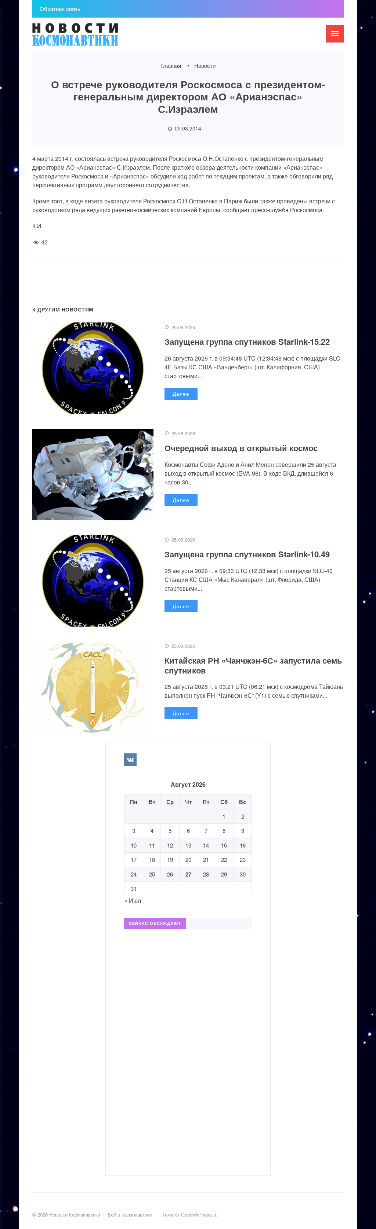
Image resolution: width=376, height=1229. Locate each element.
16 (243, 845)
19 (170, 859)
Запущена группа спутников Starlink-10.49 (247, 554)
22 (224, 859)
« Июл (132, 900)
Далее (181, 393)
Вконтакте (130, 759)
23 (243, 859)
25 (152, 874)
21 (206, 859)
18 (152, 859)
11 (152, 845)
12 (170, 845)
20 (188, 859)
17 (134, 859)
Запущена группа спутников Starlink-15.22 (247, 341)
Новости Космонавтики (87, 37)
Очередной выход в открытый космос (241, 448)
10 (134, 845)
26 (170, 874)
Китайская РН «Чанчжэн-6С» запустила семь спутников (253, 665)
